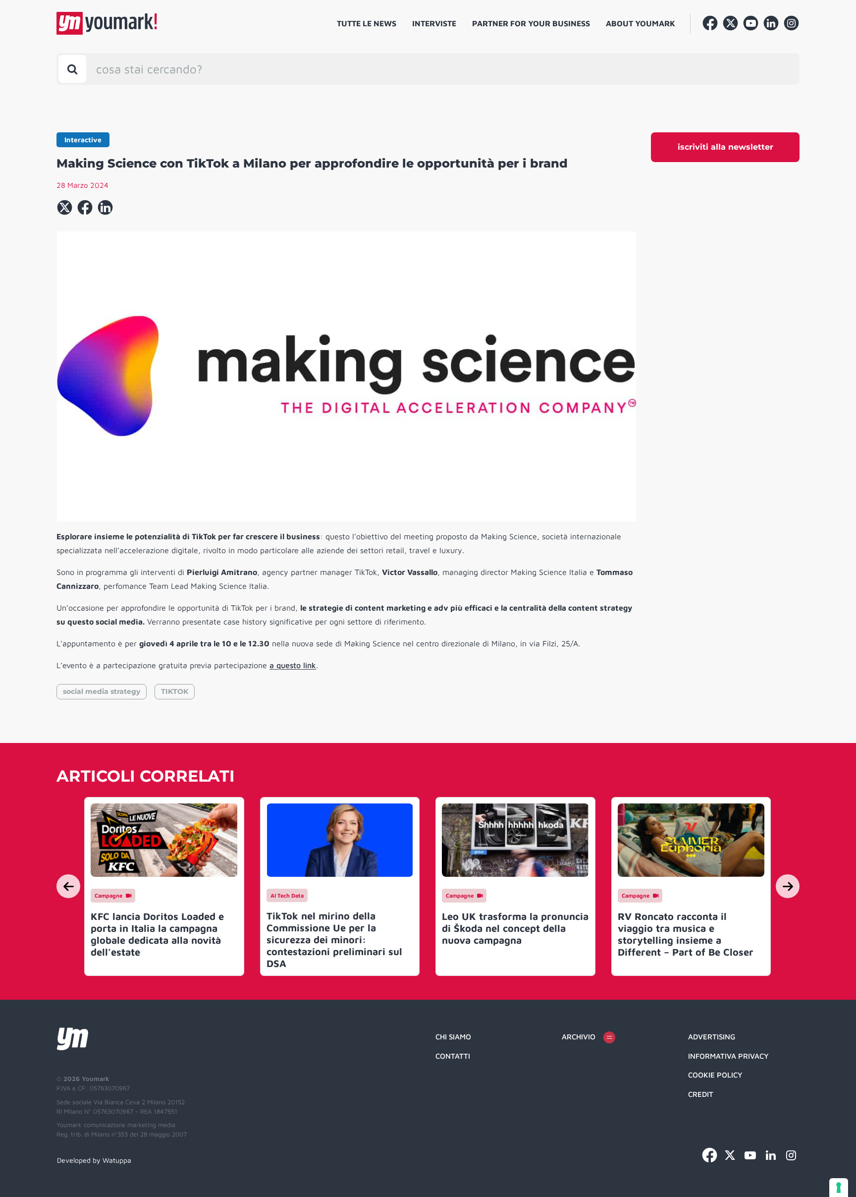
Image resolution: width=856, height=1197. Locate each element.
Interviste (434, 23)
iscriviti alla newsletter (725, 147)
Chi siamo (453, 1036)
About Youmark (640, 23)
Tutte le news (366, 23)
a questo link (292, 665)
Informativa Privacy (728, 1056)
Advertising (711, 1036)
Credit (700, 1094)
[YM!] (106, 23)
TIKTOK (174, 691)
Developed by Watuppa (94, 1160)
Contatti (452, 1056)
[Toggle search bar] (72, 69)
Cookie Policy (715, 1075)
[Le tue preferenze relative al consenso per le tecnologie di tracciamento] (838, 1187)
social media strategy (101, 691)
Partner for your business (531, 23)
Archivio (578, 1036)
